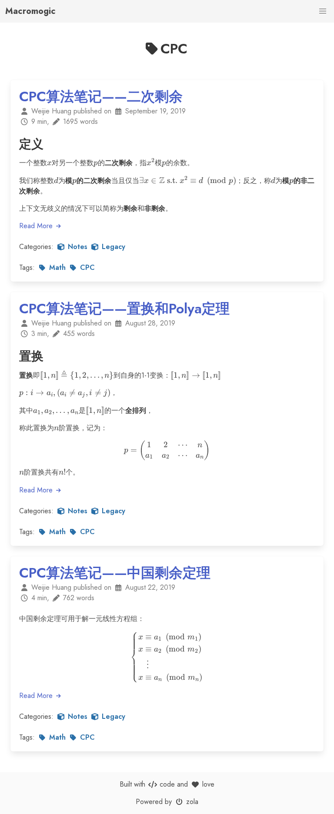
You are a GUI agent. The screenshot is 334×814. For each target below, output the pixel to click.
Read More (37, 226)
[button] (322, 11)
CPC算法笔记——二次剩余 (101, 96)
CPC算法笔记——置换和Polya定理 (124, 309)
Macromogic (30, 11)
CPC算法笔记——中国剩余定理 (114, 573)
